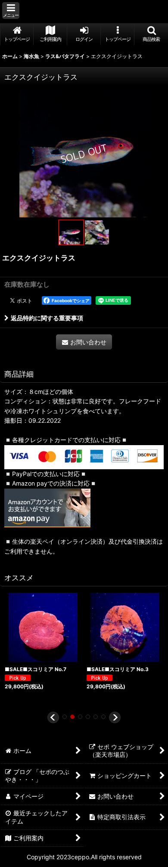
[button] (10, 10)
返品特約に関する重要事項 (47, 318)
